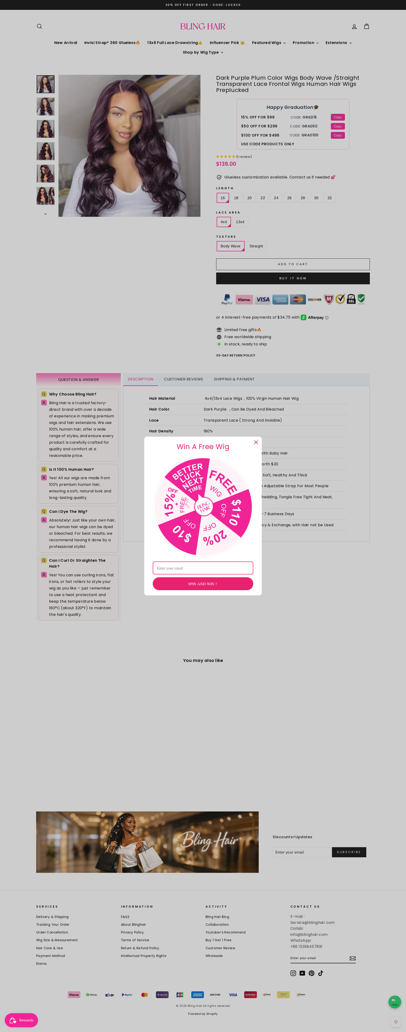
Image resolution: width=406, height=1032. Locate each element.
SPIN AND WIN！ (203, 583)
